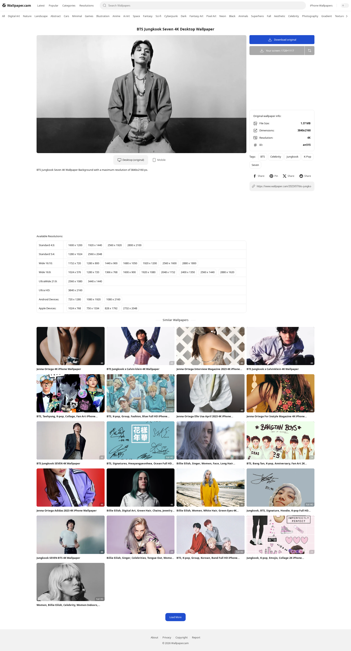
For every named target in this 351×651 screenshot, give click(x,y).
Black (232, 16)
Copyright (182, 637)
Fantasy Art (196, 16)
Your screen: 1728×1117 (280, 50)
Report (196, 637)
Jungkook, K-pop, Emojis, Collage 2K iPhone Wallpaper (274, 558)
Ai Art (126, 16)
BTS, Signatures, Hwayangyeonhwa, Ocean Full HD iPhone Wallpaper (139, 463)
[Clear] (301, 5)
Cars (66, 16)
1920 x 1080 (148, 272)
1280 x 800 (93, 263)
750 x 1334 (93, 308)
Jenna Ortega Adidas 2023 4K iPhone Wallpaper (67, 510)
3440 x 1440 (95, 281)
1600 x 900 (129, 272)
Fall (269, 16)
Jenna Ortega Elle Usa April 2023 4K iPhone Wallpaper (204, 416)
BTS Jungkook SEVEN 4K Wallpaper (58, 463)
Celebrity (293, 16)
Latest (41, 5)
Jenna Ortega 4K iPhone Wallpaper (59, 369)
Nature (27, 16)
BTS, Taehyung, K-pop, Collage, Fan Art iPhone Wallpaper (66, 416)
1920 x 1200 (150, 263)
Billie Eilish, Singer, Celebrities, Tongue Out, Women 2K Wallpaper (140, 558)
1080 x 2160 (113, 299)
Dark (183, 16)
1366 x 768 (111, 272)
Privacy (166, 637)
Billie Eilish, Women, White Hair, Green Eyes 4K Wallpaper (206, 511)
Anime (116, 16)
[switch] (345, 5)
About (154, 637)
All (3, 16)
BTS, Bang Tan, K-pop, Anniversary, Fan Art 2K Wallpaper (276, 463)
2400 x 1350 (188, 272)
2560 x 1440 (207, 272)
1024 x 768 (74, 308)
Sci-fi (158, 16)
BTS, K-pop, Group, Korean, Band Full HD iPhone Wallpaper (207, 558)
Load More (175, 617)
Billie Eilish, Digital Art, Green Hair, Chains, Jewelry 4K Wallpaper (139, 511)
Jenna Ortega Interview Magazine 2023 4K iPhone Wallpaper (208, 369)
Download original (285, 39)
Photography (310, 16)
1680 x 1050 (130, 263)
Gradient (326, 16)
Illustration (102, 16)
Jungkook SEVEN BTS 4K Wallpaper (58, 558)
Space (136, 16)
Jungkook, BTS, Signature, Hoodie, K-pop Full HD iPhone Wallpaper (277, 511)
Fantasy (148, 16)
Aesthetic (279, 16)
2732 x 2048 (130, 308)
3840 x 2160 (75, 290)
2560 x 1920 (115, 245)
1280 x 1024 (75, 254)
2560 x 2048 (95, 254)
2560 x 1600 (169, 263)
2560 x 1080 (75, 281)
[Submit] (104, 5)
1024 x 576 (74, 272)
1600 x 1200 (75, 245)
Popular (53, 5)
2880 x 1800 (189, 263)
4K (309, 138)
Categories (68, 5)
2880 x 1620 (227, 272)
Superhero (257, 16)
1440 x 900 (111, 263)
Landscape (41, 16)
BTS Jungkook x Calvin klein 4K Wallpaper (133, 369)
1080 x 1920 (94, 299)
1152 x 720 (74, 263)
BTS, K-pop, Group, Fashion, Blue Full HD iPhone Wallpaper (137, 416)
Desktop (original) (133, 160)
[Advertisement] (334, 84)
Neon (222, 16)
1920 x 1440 (95, 245)
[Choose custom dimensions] (309, 50)
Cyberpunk (171, 16)
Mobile (161, 160)
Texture (339, 16)
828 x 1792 (111, 308)
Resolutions (86, 5)
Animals (243, 16)
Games (89, 16)
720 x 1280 (74, 299)
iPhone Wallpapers (321, 5)
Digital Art (14, 16)
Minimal (77, 16)
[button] (258, 176)
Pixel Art (211, 16)
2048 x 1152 (168, 272)
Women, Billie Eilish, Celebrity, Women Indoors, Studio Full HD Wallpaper (67, 605)
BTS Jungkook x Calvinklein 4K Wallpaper (273, 369)
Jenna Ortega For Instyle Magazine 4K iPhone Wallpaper (276, 416)
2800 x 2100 (134, 245)
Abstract (56, 16)
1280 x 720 (93, 272)
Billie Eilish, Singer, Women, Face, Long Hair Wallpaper (205, 463)
